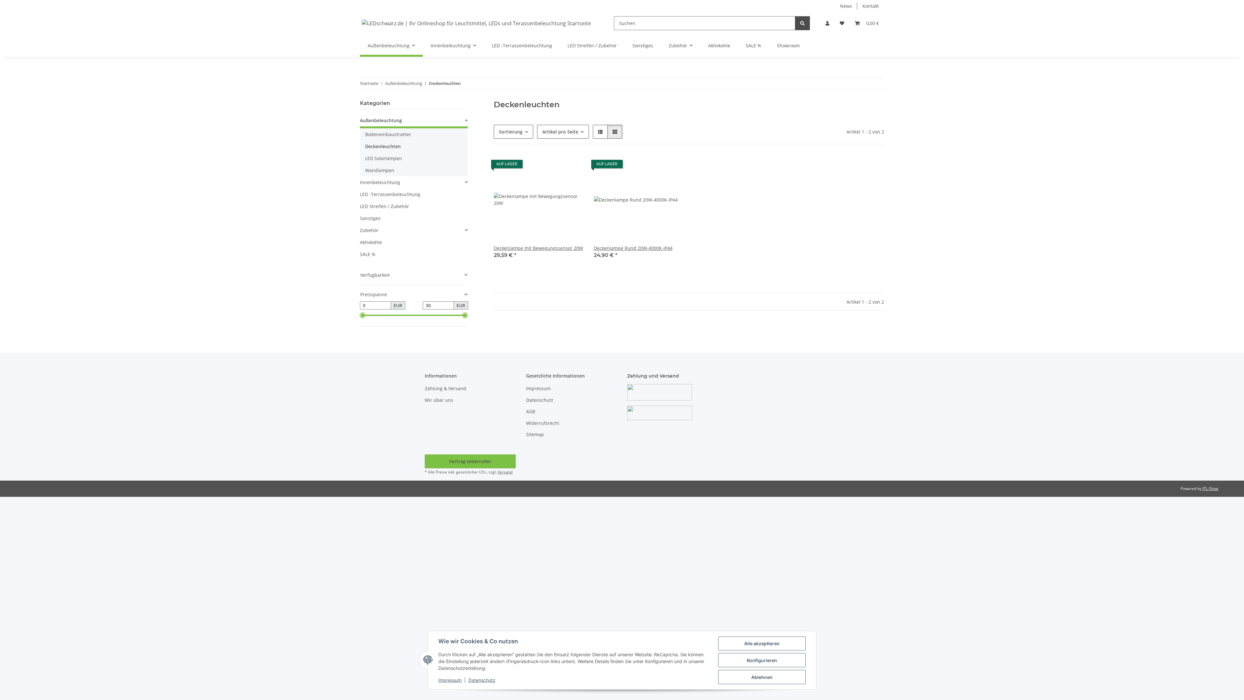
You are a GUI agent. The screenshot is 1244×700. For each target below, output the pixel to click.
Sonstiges (370, 218)
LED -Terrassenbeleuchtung (390, 194)
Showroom (788, 45)
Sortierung (511, 132)
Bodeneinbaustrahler (388, 134)
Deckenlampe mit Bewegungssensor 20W (538, 248)
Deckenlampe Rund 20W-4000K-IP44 (633, 248)
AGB (530, 411)
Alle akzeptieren (762, 643)
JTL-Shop (1210, 488)
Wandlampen (379, 170)
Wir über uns (439, 400)
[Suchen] (802, 23)
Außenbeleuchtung (381, 120)
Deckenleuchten (383, 146)
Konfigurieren (762, 660)
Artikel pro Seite (560, 132)
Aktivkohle (371, 242)
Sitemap (535, 434)
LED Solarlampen (383, 158)
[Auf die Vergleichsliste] (555, 165)
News (846, 6)
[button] (827, 23)
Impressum (450, 680)
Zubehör (369, 230)
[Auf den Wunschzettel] (572, 165)
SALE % (367, 254)
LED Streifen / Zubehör (384, 206)
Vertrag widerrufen (470, 461)
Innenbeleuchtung (380, 182)
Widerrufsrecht (542, 423)
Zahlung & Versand (445, 388)
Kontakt (870, 6)
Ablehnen (762, 677)
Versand (505, 472)
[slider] (362, 315)
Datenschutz (481, 680)
